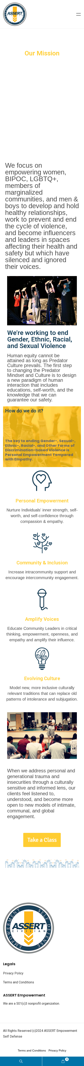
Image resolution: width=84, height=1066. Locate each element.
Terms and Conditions (18, 982)
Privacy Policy (13, 973)
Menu (78, 14)
